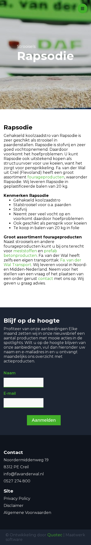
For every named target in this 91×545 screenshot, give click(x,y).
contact (45, 278)
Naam (10, 373)
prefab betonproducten (30, 253)
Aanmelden (44, 420)
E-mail (10, 393)
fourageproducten (45, 177)
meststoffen (25, 251)
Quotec (54, 535)
